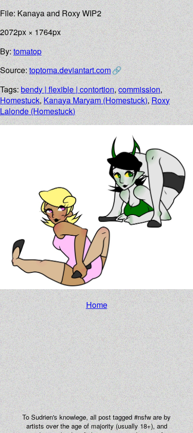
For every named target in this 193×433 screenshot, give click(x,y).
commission (139, 89)
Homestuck (20, 100)
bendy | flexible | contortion (67, 89)
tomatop (27, 51)
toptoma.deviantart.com (70, 70)
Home (96, 304)
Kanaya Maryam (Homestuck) (95, 100)
